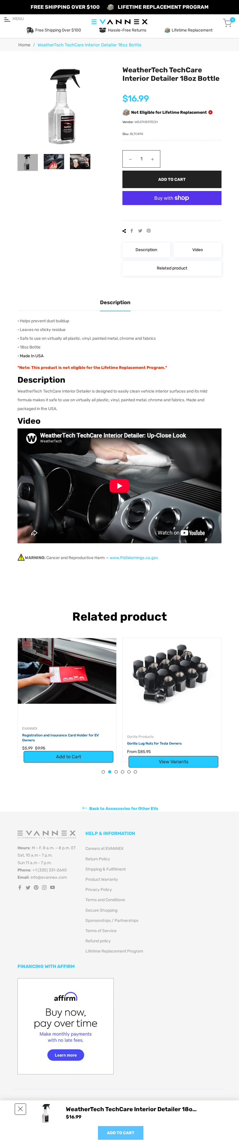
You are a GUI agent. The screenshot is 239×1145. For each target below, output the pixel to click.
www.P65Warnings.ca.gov (134, 557)
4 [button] (122, 771)
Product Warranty (101, 879)
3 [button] (116, 771)
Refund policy (98, 941)
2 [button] (109, 771)
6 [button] (135, 771)
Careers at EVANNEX (104, 848)
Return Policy (97, 859)
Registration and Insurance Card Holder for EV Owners (60, 737)
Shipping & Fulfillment (105, 869)
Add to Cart (120, 1132)
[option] (67, 703)
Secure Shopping (101, 910)
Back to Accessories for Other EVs (123, 808)
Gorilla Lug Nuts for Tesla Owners (154, 743)
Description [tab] (115, 302)
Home (24, 45)
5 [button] (129, 771)
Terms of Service (101, 930)
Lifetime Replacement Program (114, 951)
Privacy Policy (98, 889)
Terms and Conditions (105, 899)
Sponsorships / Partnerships (111, 920)
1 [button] (103, 771)
